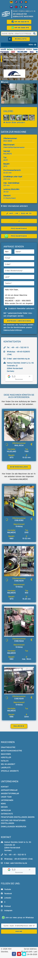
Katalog (5, 761)
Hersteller (6, 757)
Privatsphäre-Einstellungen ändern (17, 817)
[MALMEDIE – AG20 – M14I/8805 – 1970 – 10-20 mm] (19, 93)
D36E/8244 (19, 641)
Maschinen (6, 754)
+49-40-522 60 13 (21, 22)
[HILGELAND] (22, 52)
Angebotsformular (10, 793)
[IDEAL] (32, 52)
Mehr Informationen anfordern (15, 206)
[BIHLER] (35, 49)
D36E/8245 (19, 698)
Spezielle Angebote (10, 771)
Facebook (8, 893)
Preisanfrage (19, 228)
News (3, 804)
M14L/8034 (19, 445)
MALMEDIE (19, 726)
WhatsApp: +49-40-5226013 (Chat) (18, 859)
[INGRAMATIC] (4, 52)
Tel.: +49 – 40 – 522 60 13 (18, 347)
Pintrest (7, 906)
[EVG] (13, 52)
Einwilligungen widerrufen (13, 826)
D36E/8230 (19, 581)
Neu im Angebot (8, 764)
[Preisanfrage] (31, 444)
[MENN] (29, 49)
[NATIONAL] (37, 52)
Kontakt (5, 787)
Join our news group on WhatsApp (19, 917)
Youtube (7, 889)
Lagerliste (6, 767)
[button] (31, 45)
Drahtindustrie (8, 747)
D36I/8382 (19, 520)
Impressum (6, 810)
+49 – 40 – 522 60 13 (20, 213)
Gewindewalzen (11, 65)
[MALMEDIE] (14, 73)
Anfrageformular (9, 790)
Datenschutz (7, 814)
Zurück (5, 82)
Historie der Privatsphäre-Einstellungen (13, 821)
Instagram (8, 910)
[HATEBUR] (19, 49)
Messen (4, 807)
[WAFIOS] (3, 49)
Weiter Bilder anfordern (15, 122)
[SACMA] (10, 49)
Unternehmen (7, 800)
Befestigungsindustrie (11, 751)
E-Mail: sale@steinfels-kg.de (18, 359)
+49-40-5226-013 (21, 28)
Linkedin (7, 898)
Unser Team (6, 797)
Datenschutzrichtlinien (13, 330)
